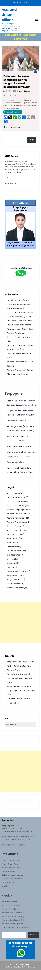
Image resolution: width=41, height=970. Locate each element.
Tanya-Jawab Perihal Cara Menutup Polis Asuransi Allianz (20, 666)
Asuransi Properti (14, 526)
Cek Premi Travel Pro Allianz (19, 320)
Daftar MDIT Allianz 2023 (18, 420)
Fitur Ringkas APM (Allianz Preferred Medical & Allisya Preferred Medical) (19, 304)
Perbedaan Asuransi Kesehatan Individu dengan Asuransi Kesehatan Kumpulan (16, 81)
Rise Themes (29, 967)
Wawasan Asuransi (15, 587)
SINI (22, 845)
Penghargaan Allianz (16, 575)
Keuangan (11, 563)
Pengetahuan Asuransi (17, 571)
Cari (32, 140)
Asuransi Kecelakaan (16, 497)
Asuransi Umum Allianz (9, 14)
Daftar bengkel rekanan (12, 875)
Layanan (10, 567)
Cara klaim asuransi (10, 860)
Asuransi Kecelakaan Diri (13, 920)
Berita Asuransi (13, 542)
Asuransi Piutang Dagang (13, 916)
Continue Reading (11, 112)
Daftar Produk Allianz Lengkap (15, 927)
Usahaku (28, 686)
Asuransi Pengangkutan (17, 509)
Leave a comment (13, 127)
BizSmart (10, 967)
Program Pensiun (14, 579)
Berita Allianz (12, 538)
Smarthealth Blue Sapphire (19, 446)
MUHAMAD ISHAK (14, 698)
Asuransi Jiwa (13, 493)
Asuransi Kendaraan (16, 501)
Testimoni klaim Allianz (12, 878)
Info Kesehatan (13, 555)
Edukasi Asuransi (14, 550)
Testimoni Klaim (14, 583)
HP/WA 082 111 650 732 (21, 3)
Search (33, 934)
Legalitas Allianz (9, 871)
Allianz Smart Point (10, 864)
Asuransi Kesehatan (11, 96)
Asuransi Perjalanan (15, 518)
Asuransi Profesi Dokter (17, 522)
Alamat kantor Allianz (11, 867)
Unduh (4, 886)
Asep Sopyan (13, 662)
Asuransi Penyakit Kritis (17, 514)
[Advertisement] (20, 622)
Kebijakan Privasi (9, 882)
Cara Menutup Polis (15, 462)
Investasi (11, 559)
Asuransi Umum (14, 534)
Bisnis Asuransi (13, 546)
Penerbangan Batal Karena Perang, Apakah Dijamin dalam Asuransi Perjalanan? (20, 329)
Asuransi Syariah (14, 530)
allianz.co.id (21, 172)
